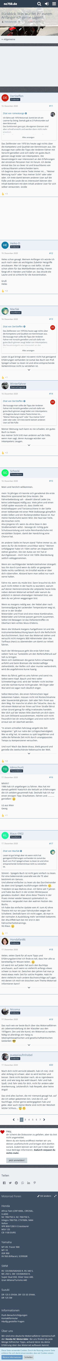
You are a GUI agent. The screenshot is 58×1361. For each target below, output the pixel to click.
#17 (51, 843)
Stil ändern (45, 1196)
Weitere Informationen (12, 1357)
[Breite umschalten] (55, 1196)
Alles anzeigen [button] (28, 137)
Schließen (29, 1357)
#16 (51, 777)
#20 (51, 1064)
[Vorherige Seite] (14, 1120)
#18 (51, 949)
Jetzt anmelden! (17, 1160)
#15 (51, 480)
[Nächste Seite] (44, 1120)
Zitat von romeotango (13, 113)
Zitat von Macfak (11, 851)
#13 (51, 319)
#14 (51, 393)
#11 (51, 105)
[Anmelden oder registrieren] (47, 4)
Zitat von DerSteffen (13, 326)
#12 (51, 253)
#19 (51, 1019)
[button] (54, 4)
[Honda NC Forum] (10, 4)
